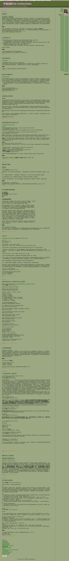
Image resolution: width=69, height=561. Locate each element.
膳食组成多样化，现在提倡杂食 (7, 16)
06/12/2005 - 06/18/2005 (64, 69)
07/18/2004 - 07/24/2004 (64, 33)
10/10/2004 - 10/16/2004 (64, 42)
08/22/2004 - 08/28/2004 (64, 37)
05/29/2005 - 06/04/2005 (64, 68)
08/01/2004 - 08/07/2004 (64, 34)
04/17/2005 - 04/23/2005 (64, 63)
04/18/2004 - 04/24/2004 (64, 24)
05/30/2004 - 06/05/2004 (64, 27)
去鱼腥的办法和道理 (5, 544)
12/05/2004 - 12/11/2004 (64, 48)
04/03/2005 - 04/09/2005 (64, 61)
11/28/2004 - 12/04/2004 (64, 47)
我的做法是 (4, 166)
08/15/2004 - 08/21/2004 (64, 36)
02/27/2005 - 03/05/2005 (64, 57)
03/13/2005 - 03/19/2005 (64, 59)
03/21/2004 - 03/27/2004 (64, 21)
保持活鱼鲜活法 (5, 60)
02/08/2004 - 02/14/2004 (64, 16)
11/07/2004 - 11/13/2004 (64, 46)
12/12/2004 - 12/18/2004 (64, 49)
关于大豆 (3, 548)
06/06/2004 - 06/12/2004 (64, 28)
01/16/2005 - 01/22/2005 (64, 52)
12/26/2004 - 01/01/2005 (64, 50)
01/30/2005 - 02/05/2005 (64, 54)
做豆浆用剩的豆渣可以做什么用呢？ (8, 124)
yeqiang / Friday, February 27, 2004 (10, 231)
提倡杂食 (3, 540)
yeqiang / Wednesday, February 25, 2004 (11, 474)
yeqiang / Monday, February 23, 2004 (10, 535)
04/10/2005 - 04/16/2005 (64, 62)
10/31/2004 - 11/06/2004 (64, 45)
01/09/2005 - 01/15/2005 (64, 51)
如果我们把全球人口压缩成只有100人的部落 (10, 549)
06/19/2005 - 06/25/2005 (64, 70)
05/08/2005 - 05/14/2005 (64, 65)
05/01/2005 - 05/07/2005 (64, 64)
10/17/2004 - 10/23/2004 (64, 43)
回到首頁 (66, 74)
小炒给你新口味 (5, 541)
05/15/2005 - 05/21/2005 (64, 66)
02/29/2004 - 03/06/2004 (64, 19)
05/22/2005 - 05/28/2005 (64, 67)
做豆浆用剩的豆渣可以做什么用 (7, 545)
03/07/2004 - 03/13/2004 (64, 20)
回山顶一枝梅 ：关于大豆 (10, 238)
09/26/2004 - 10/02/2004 (64, 41)
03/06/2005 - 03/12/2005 (64, 58)
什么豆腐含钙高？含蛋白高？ (7, 551)
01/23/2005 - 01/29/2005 (64, 53)
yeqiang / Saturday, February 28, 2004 (11, 53)
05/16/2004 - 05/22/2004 (64, 25)
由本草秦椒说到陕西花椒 (6, 547)
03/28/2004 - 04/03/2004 (64, 22)
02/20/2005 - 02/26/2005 (64, 56)
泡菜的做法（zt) (19, 482)
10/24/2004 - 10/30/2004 (64, 44)
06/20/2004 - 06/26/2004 (64, 29)
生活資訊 (61, 11)
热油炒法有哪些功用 (5, 76)
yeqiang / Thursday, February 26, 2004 (11, 343)
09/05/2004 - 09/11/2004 (64, 38)
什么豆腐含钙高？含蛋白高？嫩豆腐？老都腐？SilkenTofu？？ (13, 375)
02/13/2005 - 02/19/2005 (64, 55)
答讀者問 (61, 10)
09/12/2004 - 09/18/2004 (64, 39)
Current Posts (66, 71)
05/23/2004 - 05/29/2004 (64, 26)
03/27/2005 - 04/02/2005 (64, 60)
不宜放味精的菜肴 (9, 350)
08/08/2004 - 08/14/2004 (64, 35)
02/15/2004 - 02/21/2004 (64, 17)
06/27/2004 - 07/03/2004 (64, 30)
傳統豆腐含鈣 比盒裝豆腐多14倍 (8, 457)
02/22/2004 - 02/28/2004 (64, 18)
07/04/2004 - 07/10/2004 (64, 31)
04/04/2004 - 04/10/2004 (64, 23)
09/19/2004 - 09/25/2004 (64, 40)
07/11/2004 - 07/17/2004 (64, 32)
